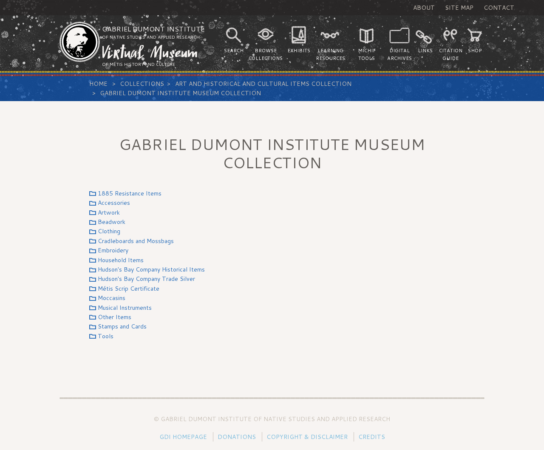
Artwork (109, 212)
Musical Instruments (125, 307)
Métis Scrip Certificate (128, 288)
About (424, 7)
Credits (371, 437)
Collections (142, 83)
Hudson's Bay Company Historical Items (151, 269)
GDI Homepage (183, 437)
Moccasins (111, 298)
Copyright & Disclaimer (307, 437)
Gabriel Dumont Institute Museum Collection (180, 93)
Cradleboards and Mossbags (136, 241)
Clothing (109, 231)
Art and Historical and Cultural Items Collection (263, 83)
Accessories (114, 202)
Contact (499, 7)
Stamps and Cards (122, 326)
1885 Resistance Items (130, 193)
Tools (105, 336)
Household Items (121, 260)
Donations (237, 437)
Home (98, 83)
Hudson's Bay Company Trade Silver (146, 279)
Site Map (459, 7)
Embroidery (113, 250)
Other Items (114, 317)
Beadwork (111, 222)
